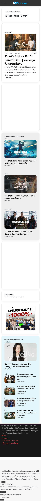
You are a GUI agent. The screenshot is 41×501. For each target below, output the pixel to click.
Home (3, 436)
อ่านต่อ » (9, 78)
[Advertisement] (20, 107)
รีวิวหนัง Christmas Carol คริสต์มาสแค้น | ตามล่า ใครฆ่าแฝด (26, 376)
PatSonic (8, 53)
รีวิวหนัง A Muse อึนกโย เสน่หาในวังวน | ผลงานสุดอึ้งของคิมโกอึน (20, 60)
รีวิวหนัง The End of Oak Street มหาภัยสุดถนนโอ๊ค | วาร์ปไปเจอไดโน (26, 413)
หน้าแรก (8, 12)
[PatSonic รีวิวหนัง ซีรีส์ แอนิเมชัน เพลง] (20, 3)
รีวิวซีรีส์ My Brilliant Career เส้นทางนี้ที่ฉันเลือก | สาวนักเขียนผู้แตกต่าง (26, 389)
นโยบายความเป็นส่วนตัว (10, 441)
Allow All (3, 492)
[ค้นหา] (39, 4)
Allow (3, 482)
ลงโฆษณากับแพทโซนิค (15, 297)
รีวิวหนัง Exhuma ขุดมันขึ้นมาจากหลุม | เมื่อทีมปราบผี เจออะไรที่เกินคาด (26, 401)
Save (2, 500)
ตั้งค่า (36, 479)
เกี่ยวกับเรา (5, 438)
